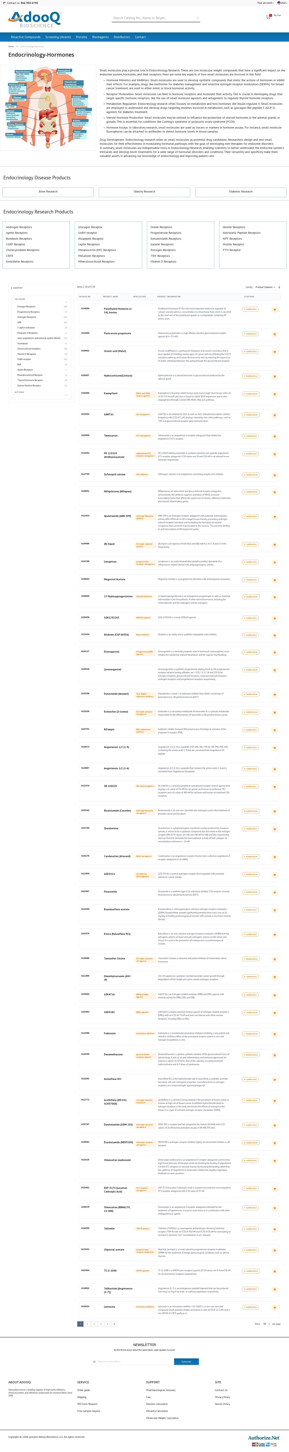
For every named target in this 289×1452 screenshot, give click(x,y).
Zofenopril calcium (114, 474)
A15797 (85, 1124)
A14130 (85, 561)
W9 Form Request (87, 1404)
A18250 (85, 1228)
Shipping (81, 1397)
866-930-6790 (29, 3)
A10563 (85, 579)
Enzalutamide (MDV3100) (118, 1142)
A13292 (85, 1078)
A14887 (85, 768)
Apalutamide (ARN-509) (117, 516)
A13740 (85, 828)
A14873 (85, 746)
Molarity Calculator (157, 1411)
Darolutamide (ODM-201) (118, 1124)
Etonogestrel (111, 651)
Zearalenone (111, 828)
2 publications (252, 394)
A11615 (85, 1159)
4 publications (252, 856)
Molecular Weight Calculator (162, 1418)
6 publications (252, 811)
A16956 (85, 994)
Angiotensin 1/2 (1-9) (116, 747)
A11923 (85, 515)
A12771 (85, 1099)
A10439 (85, 617)
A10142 (85, 810)
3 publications (252, 415)
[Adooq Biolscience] (35, 19)
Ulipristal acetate (114, 1249)
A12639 (85, 711)
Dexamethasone (113, 1054)
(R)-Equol (109, 543)
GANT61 (109, 414)
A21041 (85, 1249)
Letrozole (109, 1306)
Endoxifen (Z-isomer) (116, 711)
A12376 (85, 785)
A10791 (85, 729)
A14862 (85, 1288)
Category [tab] (20, 299)
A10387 (85, 891)
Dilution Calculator (157, 1404)
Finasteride (110, 891)
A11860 (85, 333)
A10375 (85, 933)
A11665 (85, 909)
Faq (148, 1397)
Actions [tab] (19, 392)
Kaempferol (110, 393)
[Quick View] (275, 310)
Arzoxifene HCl (112, 1079)
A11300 (85, 976)
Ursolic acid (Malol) (115, 351)
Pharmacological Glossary (160, 1390)
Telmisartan (111, 435)
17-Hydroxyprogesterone (118, 596)
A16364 (85, 1270)
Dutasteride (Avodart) (116, 693)
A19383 (85, 1012)
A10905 (85, 435)
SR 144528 (110, 786)
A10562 (85, 1142)
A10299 (85, 1054)
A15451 (85, 1187)
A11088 (85, 1033)
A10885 (85, 958)
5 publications (252, 376)
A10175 (85, 856)
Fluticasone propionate (117, 333)
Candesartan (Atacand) (117, 856)
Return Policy (222, 1404)
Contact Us (221, 1390)
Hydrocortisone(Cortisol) (118, 375)
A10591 (85, 491)
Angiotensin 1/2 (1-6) (116, 768)
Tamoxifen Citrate (114, 958)
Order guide (83, 1390)
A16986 (85, 543)
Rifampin (109, 729)
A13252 (85, 414)
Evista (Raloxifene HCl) (117, 933)
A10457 (85, 375)
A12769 (85, 474)
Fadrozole (110, 1033)
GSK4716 (109, 994)
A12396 (85, 873)
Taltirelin (109, 1228)
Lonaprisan (110, 561)
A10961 (85, 350)
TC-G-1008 (110, 1270)
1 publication (251, 309)
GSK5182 (109, 1012)
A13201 (85, 453)
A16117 (85, 651)
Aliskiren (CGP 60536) (116, 634)
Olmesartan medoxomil (117, 1160)
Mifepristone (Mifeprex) (117, 491)
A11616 (85, 634)
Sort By (249, 287)
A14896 (85, 308)
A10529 (85, 669)
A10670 (85, 1207)
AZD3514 (109, 873)
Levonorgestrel (112, 669)
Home (11, 46)
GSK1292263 (111, 617)
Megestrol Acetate (114, 579)
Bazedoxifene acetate (116, 909)
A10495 (85, 393)
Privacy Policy (222, 1397)
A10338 (85, 693)
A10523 (85, 1306)
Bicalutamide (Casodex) (117, 810)
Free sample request (88, 1411)
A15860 (85, 596)
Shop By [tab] (17, 288)
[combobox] (156, 18)
